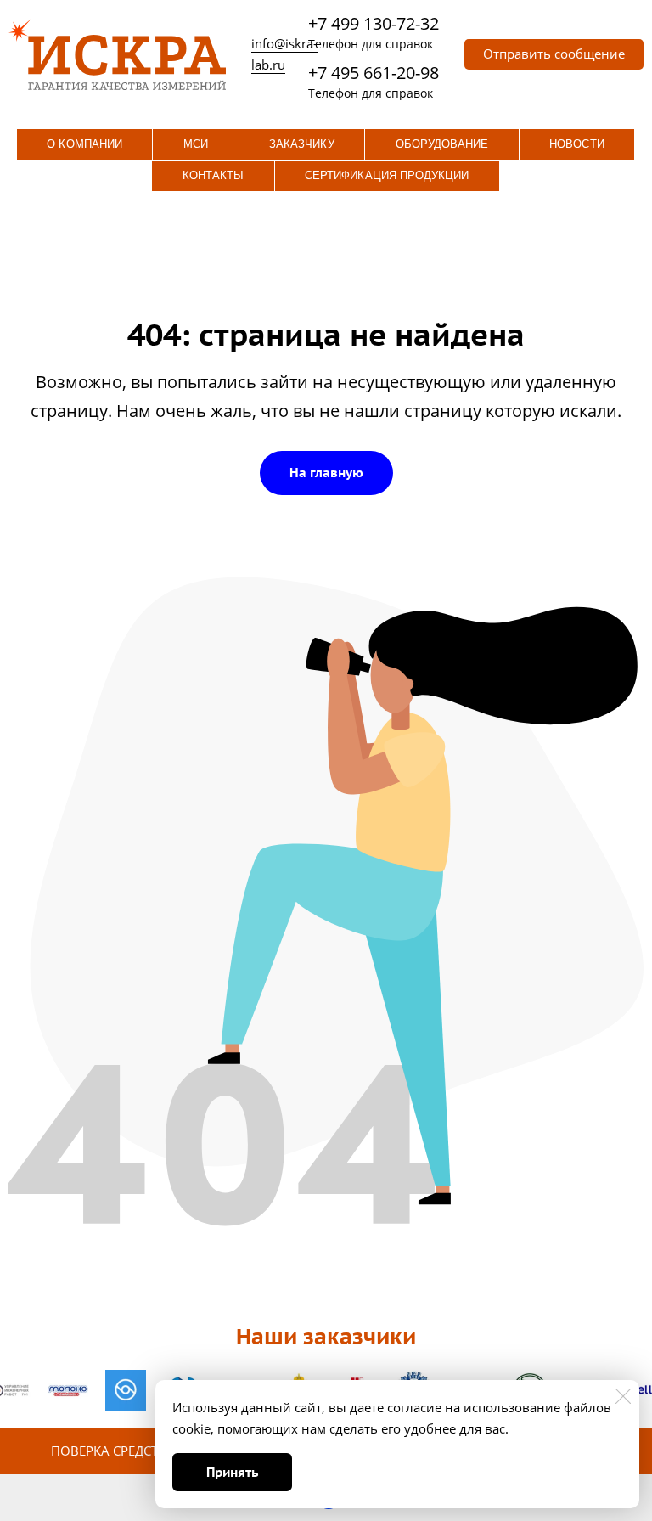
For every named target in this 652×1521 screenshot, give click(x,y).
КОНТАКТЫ (213, 175)
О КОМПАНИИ (84, 144)
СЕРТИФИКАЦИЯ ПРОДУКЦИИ (387, 175)
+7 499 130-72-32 (373, 23)
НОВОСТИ (576, 144)
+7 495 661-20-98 (373, 72)
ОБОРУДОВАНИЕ (442, 144)
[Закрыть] (623, 1396)
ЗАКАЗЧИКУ (301, 144)
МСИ (195, 144)
